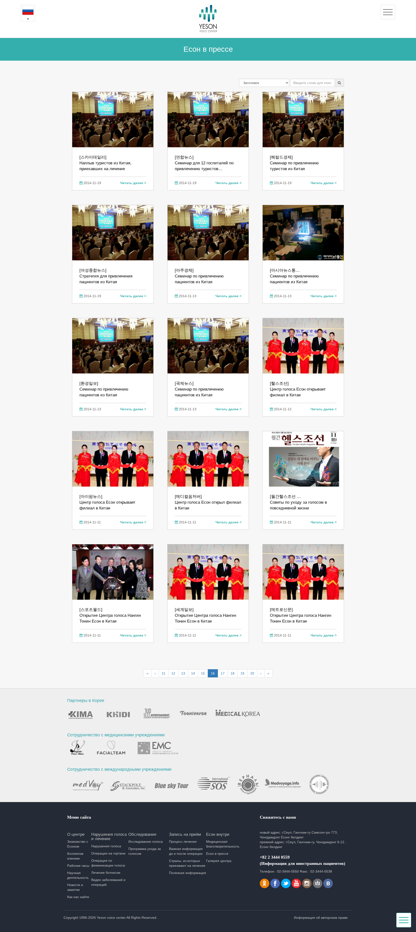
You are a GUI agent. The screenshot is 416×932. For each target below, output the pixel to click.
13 (183, 673)
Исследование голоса (145, 841)
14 (193, 673)
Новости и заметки (75, 887)
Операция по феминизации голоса (108, 863)
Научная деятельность (78, 875)
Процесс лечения (183, 841)
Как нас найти (78, 897)
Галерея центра (218, 861)
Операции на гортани (108, 853)
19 (242, 673)
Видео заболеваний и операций (108, 882)
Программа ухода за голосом (144, 851)
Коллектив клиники (75, 856)
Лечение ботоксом (105, 872)
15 (203, 673)
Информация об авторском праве (321, 917)
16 (213, 673)
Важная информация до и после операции (186, 851)
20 (252, 673)
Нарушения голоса (106, 846)
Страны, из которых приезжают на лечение (187, 863)
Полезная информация (187, 873)
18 (232, 673)
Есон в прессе (217, 853)
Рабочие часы (78, 866)
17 (223, 673)
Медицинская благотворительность (222, 844)
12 (173, 673)
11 (163, 673)
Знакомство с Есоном (77, 844)
